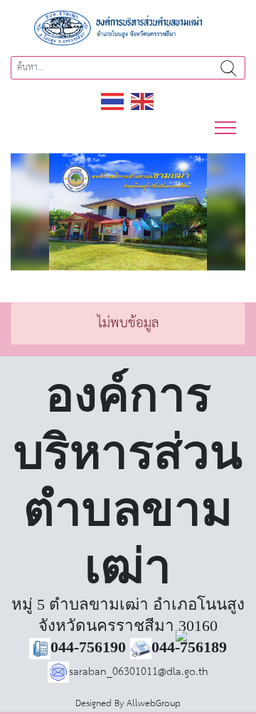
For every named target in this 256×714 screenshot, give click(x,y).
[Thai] (113, 101)
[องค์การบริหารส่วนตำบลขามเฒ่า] (128, 27)
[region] (128, 211)
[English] (143, 101)
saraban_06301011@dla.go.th (138, 671)
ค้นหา (229, 68)
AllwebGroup (154, 704)
